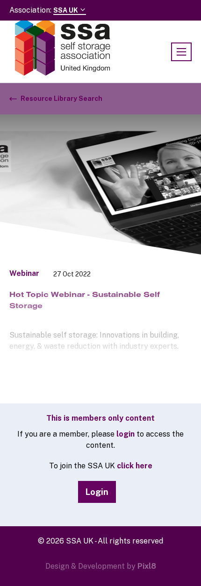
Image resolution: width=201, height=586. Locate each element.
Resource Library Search (61, 98)
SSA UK (66, 10)
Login (97, 492)
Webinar (24, 273)
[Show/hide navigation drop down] (181, 51)
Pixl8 (146, 566)
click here (134, 465)
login (125, 434)
